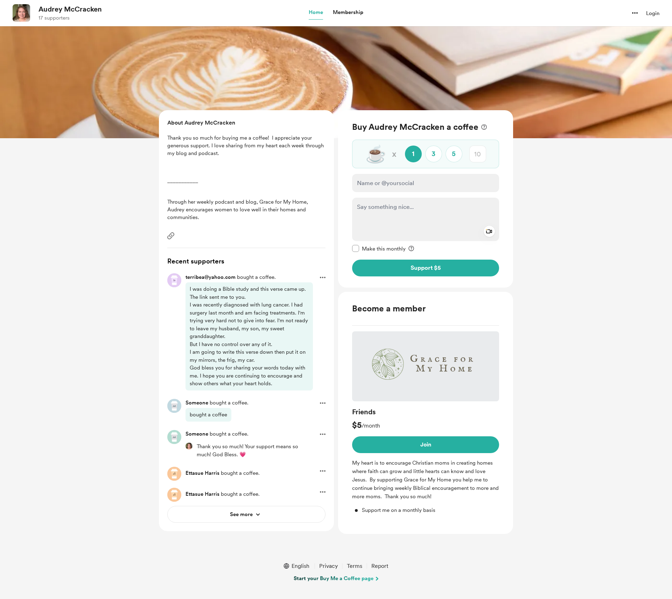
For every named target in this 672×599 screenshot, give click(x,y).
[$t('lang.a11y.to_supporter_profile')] (189, 446)
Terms (354, 566)
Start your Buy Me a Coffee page (333, 578)
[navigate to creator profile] (21, 13)
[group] (425, 422)
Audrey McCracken (70, 9)
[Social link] (170, 235)
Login (652, 13)
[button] (315, 12)
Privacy (328, 566)
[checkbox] (379, 248)
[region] (425, 199)
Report (379, 566)
